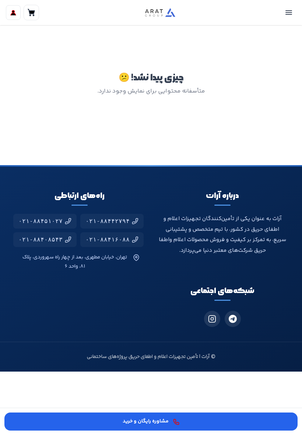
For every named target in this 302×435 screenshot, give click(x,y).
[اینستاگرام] (212, 319)
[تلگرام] (233, 319)
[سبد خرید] (31, 12)
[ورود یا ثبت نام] (13, 12)
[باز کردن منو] (288, 12)
